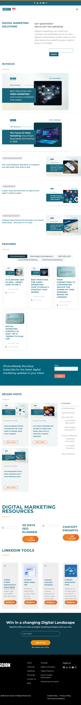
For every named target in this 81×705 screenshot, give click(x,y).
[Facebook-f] (64, 667)
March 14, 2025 (63, 305)
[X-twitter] (76, 667)
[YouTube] (43, 3)
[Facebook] (34, 3)
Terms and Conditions (56, 699)
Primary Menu (77, 9)
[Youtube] (73, 667)
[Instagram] (40, 3)
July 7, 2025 (11, 292)
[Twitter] (46, 3)
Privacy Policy (65, 696)
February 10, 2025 (12, 347)
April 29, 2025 (37, 300)
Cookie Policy (52, 696)
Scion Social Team (13, 289)
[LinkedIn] (37, 3)
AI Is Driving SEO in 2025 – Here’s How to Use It (15, 282)
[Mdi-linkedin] (67, 667)
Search (54, 54)
